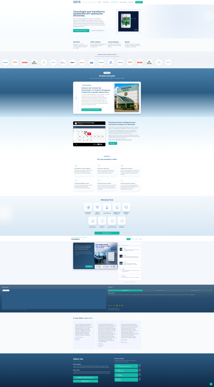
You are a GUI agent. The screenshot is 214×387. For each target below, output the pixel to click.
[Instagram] (120, 306)
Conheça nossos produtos (80, 30)
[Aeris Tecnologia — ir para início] (77, 2)
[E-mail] (109, 306)
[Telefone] (112, 306)
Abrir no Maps (5, 290)
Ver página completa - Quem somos (85, 377)
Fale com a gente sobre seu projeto (91, 109)
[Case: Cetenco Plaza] (76, 96)
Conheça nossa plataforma (97, 30)
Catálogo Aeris (85, 381)
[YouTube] (122, 306)
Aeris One (138, 2)
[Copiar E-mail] (139, 365)
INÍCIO (99, 2)
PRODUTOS (106, 2)
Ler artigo (88, 266)
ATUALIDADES (123, 2)
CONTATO (130, 2)
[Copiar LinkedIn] (139, 379)
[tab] (125, 290)
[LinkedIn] (117, 306)
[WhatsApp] (114, 306)
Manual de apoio (106, 233)
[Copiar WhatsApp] (139, 374)
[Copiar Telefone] (139, 370)
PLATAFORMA (114, 2)
